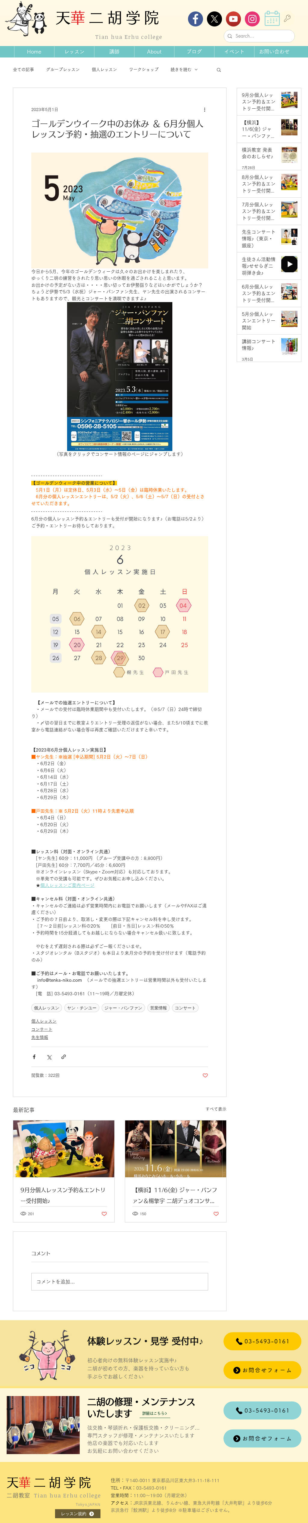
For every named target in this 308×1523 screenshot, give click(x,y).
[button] (154, 51)
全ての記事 (23, 69)
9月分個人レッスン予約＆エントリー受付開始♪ (63, 1195)
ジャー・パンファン (123, 1008)
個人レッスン (104, 69)
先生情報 (39, 1037)
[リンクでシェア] (63, 1057)
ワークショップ (144, 69)
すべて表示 (215, 1109)
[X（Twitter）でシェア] (49, 1057)
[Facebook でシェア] (34, 1057)
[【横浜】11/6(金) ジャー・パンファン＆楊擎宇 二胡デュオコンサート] (175, 1148)
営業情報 (158, 1008)
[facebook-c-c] (195, 18)
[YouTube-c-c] (233, 18)
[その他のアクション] (204, 109)
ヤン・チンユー (82, 1008)
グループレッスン (63, 69)
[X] (214, 18)
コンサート (185, 1008)
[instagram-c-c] (252, 18)
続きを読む (181, 69)
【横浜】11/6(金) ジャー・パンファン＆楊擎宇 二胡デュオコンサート (174, 1196)
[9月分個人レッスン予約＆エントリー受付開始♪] (63, 1148)
